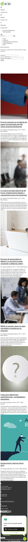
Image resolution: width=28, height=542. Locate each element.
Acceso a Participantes (9, 30)
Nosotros (5, 40)
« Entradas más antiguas (7, 480)
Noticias (5, 131)
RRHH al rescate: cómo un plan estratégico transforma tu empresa (13, 328)
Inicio (4, 38)
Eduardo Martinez (7, 267)
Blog (4, 44)
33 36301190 (4, 506)
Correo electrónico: (5, 57)
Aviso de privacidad (15, 540)
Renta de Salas (7, 32)
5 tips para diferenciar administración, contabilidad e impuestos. (13, 397)
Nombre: (3, 55)
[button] (14, 529)
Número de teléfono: (6, 58)
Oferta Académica (7, 43)
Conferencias (6, 535)
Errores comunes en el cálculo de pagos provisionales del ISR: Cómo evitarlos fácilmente (14, 124)
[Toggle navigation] (1, 34)
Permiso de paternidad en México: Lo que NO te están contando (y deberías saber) (12, 261)
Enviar (2, 60)
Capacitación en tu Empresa (10, 41)
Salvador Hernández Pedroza (10, 129)
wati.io (16, 532)
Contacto (3, 537)
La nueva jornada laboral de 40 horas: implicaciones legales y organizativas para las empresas (14, 192)
